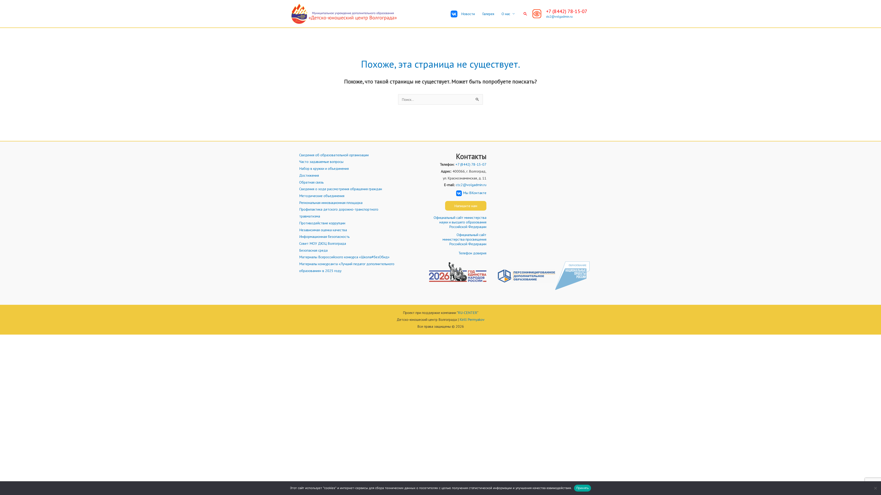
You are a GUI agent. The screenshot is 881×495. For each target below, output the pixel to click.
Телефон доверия (472, 253)
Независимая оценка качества (323, 230)
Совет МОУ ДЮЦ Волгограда (322, 243)
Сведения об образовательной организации (334, 155)
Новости (468, 13)
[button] (525, 13)
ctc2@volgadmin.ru (559, 16)
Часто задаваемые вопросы (321, 161)
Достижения (309, 175)
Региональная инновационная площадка (330, 202)
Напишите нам (465, 206)
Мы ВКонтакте (474, 192)
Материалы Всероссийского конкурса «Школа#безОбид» (344, 257)
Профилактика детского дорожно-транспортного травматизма (338, 212)
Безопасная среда (313, 250)
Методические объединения (321, 195)
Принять (582, 488)
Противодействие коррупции (322, 223)
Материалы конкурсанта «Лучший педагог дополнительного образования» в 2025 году (346, 267)
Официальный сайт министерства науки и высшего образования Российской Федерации (460, 222)
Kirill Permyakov (472, 319)
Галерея (488, 13)
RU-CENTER (467, 312)
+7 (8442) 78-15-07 (566, 11)
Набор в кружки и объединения (324, 168)
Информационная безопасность (324, 236)
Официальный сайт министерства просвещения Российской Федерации (464, 239)
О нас (506, 13)
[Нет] (875, 488)
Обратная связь (311, 182)
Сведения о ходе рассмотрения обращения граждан (340, 189)
